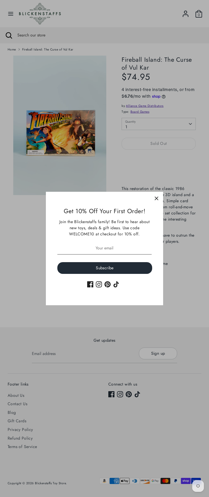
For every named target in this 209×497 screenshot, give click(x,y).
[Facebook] (90, 284)
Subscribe (105, 268)
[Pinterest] (107, 284)
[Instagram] (99, 284)
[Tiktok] (116, 284)
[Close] (156, 198)
